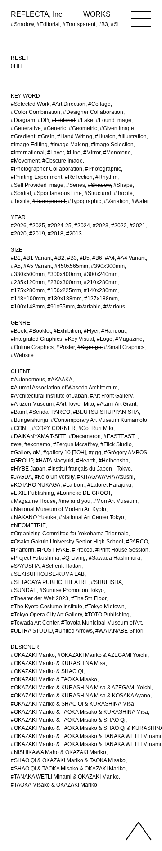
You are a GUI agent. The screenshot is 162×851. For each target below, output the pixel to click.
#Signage (89, 347)
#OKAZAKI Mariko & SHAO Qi (47, 671)
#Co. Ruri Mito (95, 428)
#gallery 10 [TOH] (64, 452)
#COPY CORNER (54, 428)
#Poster (65, 347)
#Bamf (19, 412)
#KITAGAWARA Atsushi (105, 477)
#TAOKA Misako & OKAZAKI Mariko (54, 785)
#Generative (26, 128)
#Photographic (103, 169)
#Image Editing (29, 144)
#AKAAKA (60, 379)
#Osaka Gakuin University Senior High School (67, 542)
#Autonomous (28, 379)
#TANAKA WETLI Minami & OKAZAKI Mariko (65, 777)
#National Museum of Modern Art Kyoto (58, 509)
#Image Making (69, 144)
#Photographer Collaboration (46, 169)
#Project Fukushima (35, 558)
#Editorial (63, 120)
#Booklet (40, 331)
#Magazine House (33, 501)
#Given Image (117, 128)
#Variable (89, 306)
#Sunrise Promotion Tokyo (72, 590)
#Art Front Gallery (111, 396)
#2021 (137, 225)
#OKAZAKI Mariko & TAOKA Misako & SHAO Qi (68, 720)
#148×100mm (28, 298)
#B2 (59, 258)
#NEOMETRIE (28, 525)
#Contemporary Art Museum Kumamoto (99, 420)
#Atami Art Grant (116, 404)
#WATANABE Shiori (119, 631)
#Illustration (132, 136)
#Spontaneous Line (58, 193)
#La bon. (74, 485)
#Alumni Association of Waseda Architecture (64, 388)
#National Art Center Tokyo (91, 517)
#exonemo (37, 444)
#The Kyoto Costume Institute (46, 606)
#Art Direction (69, 104)
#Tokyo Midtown (105, 606)
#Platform (22, 550)
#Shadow (99, 185)
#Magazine (129, 339)
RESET (20, 58)
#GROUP (22, 460)
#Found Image (113, 120)
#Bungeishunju (29, 420)
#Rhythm (106, 177)
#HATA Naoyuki (54, 460)
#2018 (55, 234)
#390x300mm (108, 266)
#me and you (74, 501)
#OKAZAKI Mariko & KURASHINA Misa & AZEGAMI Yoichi (81, 687)
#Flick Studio (116, 444)
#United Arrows (74, 631)
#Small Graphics (124, 347)
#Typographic (84, 201)
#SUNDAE (24, 590)
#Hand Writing (74, 136)
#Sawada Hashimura (114, 558)
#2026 (19, 225)
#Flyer (91, 331)
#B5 (85, 258)
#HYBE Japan (28, 469)
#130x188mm (64, 298)
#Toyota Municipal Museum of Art (101, 623)
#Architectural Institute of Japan (49, 396)
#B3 (72, 258)
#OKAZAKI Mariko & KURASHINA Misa (58, 663)
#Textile (20, 201)
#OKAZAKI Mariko (33, 655)
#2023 (100, 225)
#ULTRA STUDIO (32, 631)
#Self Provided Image (37, 185)
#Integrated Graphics (36, 339)
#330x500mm (28, 274)
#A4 (110, 258)
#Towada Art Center (34, 623)
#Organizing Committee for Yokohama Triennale (70, 533)
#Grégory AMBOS (125, 452)
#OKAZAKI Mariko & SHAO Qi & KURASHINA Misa (72, 704)
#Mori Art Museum (115, 501)
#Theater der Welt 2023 (39, 598)
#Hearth (86, 460)
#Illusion (105, 136)
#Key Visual (79, 339)
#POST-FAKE (53, 550)
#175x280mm (28, 290)
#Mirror (91, 152)
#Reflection (79, 177)
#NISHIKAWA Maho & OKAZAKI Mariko (58, 752)
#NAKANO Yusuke (33, 517)
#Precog (82, 550)
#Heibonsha (114, 460)
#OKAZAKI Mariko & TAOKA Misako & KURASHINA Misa (79, 712)
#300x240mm (100, 274)
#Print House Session (121, 550)
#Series (75, 185)
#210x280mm (100, 282)
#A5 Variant (37, 266)
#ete (16, 444)
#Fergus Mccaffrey (75, 444)
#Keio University (54, 477)
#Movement (25, 161)
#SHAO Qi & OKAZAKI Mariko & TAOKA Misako (68, 760)
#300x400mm (64, 274)
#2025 (37, 225)
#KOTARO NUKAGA (35, 485)
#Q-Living (74, 558)
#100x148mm (28, 306)
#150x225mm (64, 290)
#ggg (95, 452)
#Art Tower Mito (75, 404)
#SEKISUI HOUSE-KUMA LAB (48, 574)
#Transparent (48, 201)
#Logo (104, 339)
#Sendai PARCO (49, 412)
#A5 (16, 266)
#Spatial (21, 193)
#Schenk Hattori (61, 566)
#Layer (55, 152)
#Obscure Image (62, 161)
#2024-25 (60, 225)
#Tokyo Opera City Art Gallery (46, 614)
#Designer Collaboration (93, 112)
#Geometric (83, 128)
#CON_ (20, 428)
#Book (19, 331)
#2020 (19, 234)
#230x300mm (64, 282)
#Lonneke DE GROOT (84, 493)
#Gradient (23, 136)
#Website (22, 355)
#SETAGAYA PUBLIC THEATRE (49, 582)
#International (28, 152)
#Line (74, 152)
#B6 (97, 258)
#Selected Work (30, 104)
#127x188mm (101, 298)
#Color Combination (35, 112)
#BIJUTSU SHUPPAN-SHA (106, 412)
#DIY (43, 120)
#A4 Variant (131, 258)
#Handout (113, 331)
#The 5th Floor (88, 598)
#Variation (116, 201)
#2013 (74, 234)
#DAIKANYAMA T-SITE (38, 436)
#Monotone (117, 152)
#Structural (98, 193)
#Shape (123, 185)
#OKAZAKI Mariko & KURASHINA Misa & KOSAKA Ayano (80, 696)
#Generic (55, 128)
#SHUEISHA (106, 582)
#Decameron (85, 436)
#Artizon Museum (32, 404)
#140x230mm (100, 290)
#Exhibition (67, 331)
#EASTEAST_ (121, 436)
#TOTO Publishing (107, 614)
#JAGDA (21, 477)
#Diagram (23, 120)
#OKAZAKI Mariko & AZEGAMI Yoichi (103, 655)
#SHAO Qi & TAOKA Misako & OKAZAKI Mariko (68, 768)
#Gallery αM (25, 452)
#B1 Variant (37, 258)
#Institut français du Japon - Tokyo (89, 469)
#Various (114, 306)
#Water (140, 201)
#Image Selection (112, 144)
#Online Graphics (32, 347)
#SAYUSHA (25, 566)
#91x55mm (61, 306)
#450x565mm (71, 266)
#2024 (82, 225)
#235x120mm (28, 282)
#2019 (37, 234)
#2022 (119, 225)
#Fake (85, 120)
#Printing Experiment (36, 177)
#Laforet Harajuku (109, 485)
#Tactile (123, 193)
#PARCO (137, 542)
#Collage (99, 104)
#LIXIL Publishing (32, 493)
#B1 (16, 258)
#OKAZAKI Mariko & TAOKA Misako (54, 679)
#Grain (46, 136)
